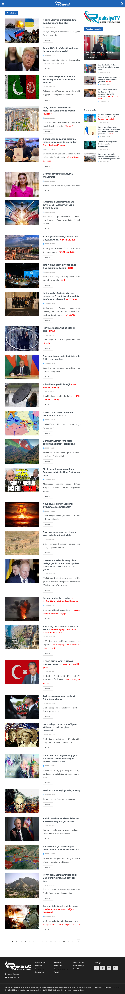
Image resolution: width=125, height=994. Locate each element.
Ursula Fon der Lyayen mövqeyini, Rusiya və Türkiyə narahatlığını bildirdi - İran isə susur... (60, 758)
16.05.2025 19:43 (49, 303)
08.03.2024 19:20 (49, 916)
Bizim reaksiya (78, 966)
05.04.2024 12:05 (49, 734)
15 (72, 941)
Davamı (47, 40)
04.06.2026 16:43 (49, 27)
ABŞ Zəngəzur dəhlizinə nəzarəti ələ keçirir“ (61, 629)
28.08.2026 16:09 (104, 137)
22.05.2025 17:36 (49, 272)
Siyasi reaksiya (40, 962)
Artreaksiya (58, 966)
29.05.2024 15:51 (49, 671)
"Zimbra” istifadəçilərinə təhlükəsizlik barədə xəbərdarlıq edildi (107, 144)
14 (68, 941)
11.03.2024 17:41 (49, 885)
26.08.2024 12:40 (49, 479)
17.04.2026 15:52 (49, 55)
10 (51, 941)
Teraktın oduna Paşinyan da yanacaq (61, 790)
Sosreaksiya (39, 972)
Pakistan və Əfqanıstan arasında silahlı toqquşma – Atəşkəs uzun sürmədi (59, 79)
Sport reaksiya (78, 962)
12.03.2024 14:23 (49, 854)
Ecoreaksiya (39, 969)
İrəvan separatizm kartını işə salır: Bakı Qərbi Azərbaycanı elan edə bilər (60, 878)
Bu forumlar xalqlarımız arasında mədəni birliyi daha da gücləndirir (60, 142)
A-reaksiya (38, 966)
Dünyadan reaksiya (61, 969)
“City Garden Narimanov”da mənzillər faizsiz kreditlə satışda (59, 110)
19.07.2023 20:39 (104, 85)
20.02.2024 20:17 (104, 72)
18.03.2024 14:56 (49, 825)
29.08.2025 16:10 (49, 181)
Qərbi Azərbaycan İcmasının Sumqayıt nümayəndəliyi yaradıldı (109, 79)
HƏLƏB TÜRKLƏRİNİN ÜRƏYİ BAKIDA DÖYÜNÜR (61, 664)
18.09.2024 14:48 (49, 420)
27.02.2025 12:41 (92, 57)
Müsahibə (57, 962)
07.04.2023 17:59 (104, 101)
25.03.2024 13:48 (49, 794)
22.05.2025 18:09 (49, 244)
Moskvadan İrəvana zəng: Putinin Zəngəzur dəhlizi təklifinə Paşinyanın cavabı (61, 472)
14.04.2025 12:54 (49, 363)
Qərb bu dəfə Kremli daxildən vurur (61, 909)
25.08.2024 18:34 (49, 511)
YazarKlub (76, 969)
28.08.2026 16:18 (104, 161)
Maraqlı (56, 972)
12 (59, 941)
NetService (59, 990)
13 (64, 941)
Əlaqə (118, 987)
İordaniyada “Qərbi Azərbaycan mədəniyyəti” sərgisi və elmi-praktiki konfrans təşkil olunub (61, 296)
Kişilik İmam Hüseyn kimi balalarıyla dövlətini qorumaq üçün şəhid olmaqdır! (108, 94)
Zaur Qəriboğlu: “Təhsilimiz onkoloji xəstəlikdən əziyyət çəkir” (108, 67)
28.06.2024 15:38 (49, 637)
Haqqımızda (109, 987)
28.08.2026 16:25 (104, 122)
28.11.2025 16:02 (49, 118)
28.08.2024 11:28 (49, 448)
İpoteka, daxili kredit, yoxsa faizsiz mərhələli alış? (108, 117)
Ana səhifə (98, 987)
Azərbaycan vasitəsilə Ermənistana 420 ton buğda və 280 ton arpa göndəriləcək (109, 156)
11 (55, 941)
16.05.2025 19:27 (49, 335)
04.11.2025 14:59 (49, 149)
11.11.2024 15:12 (49, 391)
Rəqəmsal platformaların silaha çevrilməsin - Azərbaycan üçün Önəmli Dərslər (58, 205)
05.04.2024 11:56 (49, 766)
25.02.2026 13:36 (49, 87)
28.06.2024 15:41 (49, 605)
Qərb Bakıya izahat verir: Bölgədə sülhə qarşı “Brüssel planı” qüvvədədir (60, 727)
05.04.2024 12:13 (49, 703)
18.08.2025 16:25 (49, 212)
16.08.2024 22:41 (49, 539)
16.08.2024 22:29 (49, 573)
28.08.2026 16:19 (104, 149)
